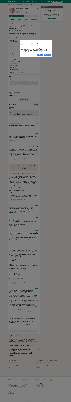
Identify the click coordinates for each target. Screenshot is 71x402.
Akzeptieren (47, 54)
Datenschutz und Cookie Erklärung (38, 51)
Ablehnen (40, 54)
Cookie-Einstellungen (25, 54)
